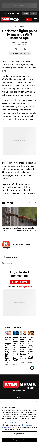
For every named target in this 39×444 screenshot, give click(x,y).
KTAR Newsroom (21, 244)
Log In (29, 19)
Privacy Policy (9, 423)
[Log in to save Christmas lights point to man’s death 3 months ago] (25, 49)
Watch (26, 13)
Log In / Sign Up (19, 282)
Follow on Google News (21, 53)
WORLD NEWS (19, 27)
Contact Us (19, 398)
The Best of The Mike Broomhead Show (14, 13)
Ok (36, 401)
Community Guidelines (25, 287)
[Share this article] (20, 49)
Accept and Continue (19, 440)
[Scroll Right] (35, 203)
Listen (33, 13)
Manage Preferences (19, 434)
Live (4, 13)
